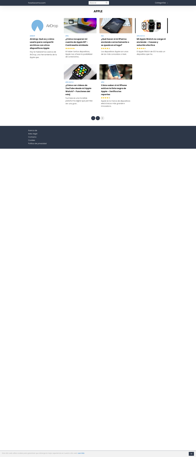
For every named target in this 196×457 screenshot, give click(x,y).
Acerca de (32, 130)
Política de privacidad (37, 143)
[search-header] (107, 3)
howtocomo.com (37, 2)
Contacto (32, 137)
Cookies (31, 140)
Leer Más (81, 453)
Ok (191, 454)
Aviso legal (32, 134)
